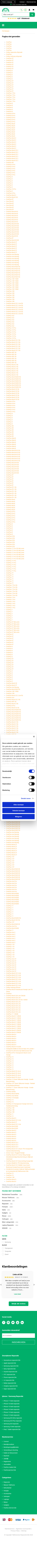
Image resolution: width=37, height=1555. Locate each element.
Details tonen (26, 798)
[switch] (32, 777)
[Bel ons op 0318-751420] (21, 9)
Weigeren (18, 816)
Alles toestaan (18, 804)
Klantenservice (31, 2)
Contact (22, 2)
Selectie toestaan (18, 810)
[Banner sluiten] (34, 736)
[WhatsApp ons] (25, 9)
